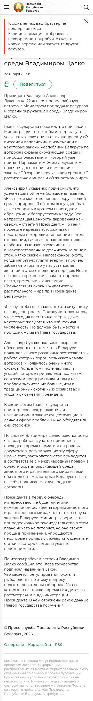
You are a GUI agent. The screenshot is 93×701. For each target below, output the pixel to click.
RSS (58, 644)
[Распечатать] (6, 84)
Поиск (86, 7)
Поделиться (33, 84)
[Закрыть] (86, 21)
